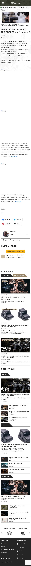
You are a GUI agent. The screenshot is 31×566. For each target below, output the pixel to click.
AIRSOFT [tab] (4, 374)
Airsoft (9, 24)
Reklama (4, 10)
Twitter (21, 551)
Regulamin (4, 552)
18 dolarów (14, 156)
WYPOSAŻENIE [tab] (5, 476)
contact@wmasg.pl (6, 562)
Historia (3, 546)
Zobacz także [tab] (6, 275)
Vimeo (21, 554)
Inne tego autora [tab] (19, 275)
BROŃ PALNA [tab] (5, 425)
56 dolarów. (18, 201)
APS (2, 213)
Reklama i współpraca (7, 549)
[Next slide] (29, 533)
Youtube (21, 547)
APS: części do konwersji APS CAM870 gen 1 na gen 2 (15, 26)
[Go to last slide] (2, 533)
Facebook (22, 544)
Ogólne (15, 24)
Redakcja (3, 544)
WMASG (3, 24)
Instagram (22, 558)
